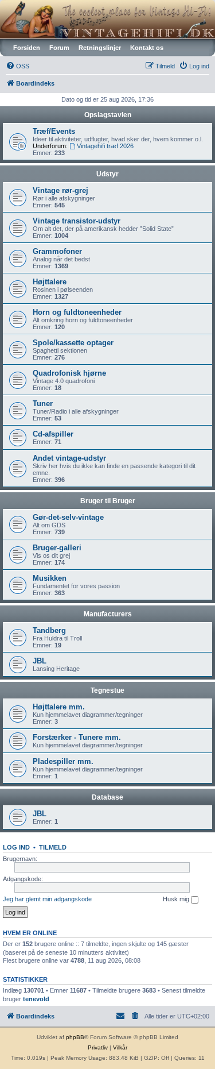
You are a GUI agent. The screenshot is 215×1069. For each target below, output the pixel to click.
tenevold (36, 998)
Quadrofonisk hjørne (69, 373)
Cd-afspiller (53, 434)
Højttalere (50, 281)
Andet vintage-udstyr (69, 458)
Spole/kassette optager (73, 342)
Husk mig (177, 899)
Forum (59, 47)
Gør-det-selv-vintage (68, 517)
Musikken (50, 578)
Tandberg (49, 630)
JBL (39, 661)
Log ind (16, 847)
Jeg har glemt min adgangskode (47, 899)
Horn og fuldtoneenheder (77, 312)
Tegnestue (107, 690)
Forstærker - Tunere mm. (77, 737)
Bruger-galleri (57, 547)
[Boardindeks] (107, 19)
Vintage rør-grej (60, 190)
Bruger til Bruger (107, 501)
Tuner (43, 403)
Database (107, 797)
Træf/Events (54, 131)
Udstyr (107, 174)
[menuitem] (17, 66)
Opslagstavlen (107, 115)
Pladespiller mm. (63, 761)
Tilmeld (53, 847)
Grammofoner (57, 251)
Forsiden (26, 47)
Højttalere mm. (59, 707)
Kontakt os (146, 47)
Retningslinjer (100, 47)
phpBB (75, 1037)
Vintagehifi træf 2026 (105, 145)
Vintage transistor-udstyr (76, 221)
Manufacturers (108, 614)
